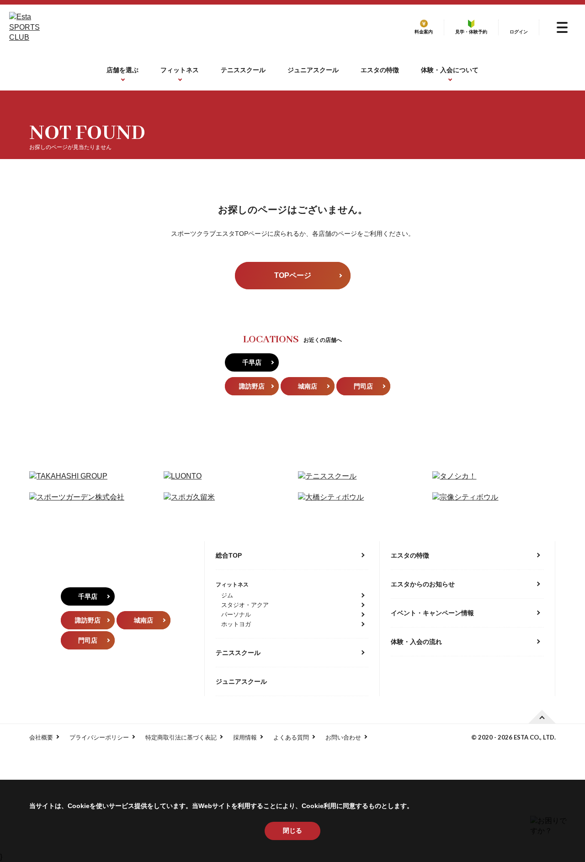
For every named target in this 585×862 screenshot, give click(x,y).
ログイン (519, 31)
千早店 (251, 362)
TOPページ (292, 275)
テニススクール (243, 70)
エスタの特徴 (380, 70)
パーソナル (236, 614)
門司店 (363, 386)
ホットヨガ (236, 624)
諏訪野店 (252, 386)
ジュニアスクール (313, 70)
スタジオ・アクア (245, 605)
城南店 (307, 386)
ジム (227, 595)
